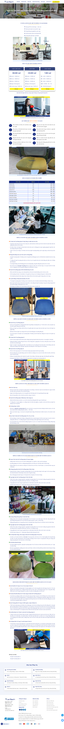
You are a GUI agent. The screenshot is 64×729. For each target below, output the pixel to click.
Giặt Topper (43, 1)
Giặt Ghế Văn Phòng (36, 1)
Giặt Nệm (18, 1)
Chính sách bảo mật (50, 702)
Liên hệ (20, 702)
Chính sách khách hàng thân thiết (52, 710)
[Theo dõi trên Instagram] (21, 710)
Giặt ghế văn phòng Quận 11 (15, 656)
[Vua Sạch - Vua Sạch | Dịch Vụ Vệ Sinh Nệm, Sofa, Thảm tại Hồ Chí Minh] (9, 2)
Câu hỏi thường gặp (50, 708)
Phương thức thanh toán (50, 705)
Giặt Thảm (29, 1)
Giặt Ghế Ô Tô (48, 1)
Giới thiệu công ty (21, 700)
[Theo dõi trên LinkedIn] (25, 710)
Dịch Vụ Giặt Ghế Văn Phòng (32, 8)
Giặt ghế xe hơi (35, 705)
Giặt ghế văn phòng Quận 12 (15, 658)
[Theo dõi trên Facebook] (20, 710)
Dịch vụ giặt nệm (35, 700)
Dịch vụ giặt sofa (35, 702)
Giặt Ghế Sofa (23, 1)
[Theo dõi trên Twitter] (23, 710)
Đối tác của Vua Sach (22, 705)
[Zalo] (62, 715)
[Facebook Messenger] (62, 720)
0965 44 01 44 (8, 702)
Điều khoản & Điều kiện (50, 700)
